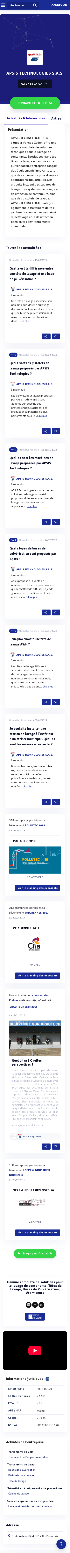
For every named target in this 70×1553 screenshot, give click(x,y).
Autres (56, 118)
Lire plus (25, 321)
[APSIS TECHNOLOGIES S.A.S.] (20, 1136)
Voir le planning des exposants (38, 888)
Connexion (59, 5)
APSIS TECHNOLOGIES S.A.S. (34, 289)
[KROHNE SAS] (14, 1136)
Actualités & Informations (26, 118)
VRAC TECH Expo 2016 (24, 1006)
